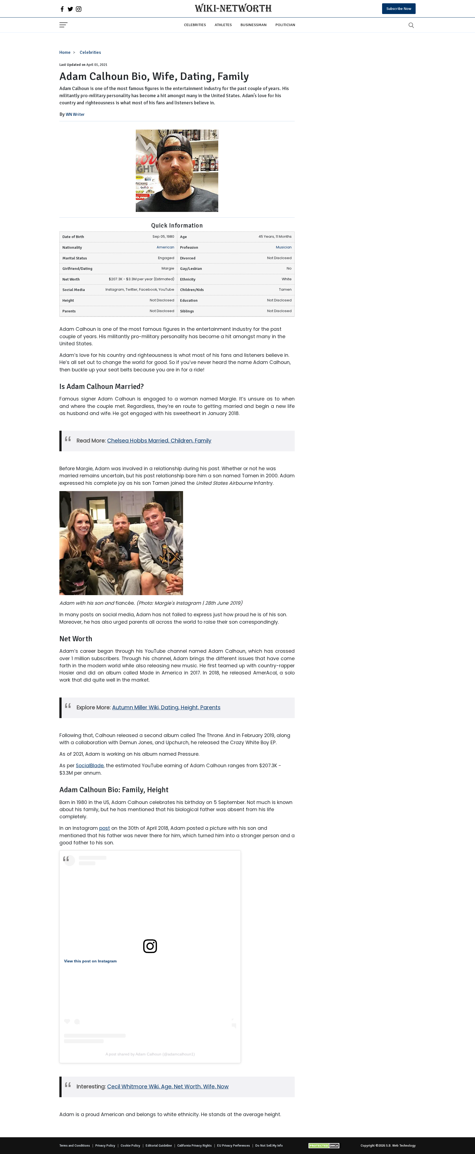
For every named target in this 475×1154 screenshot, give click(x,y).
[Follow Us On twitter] (70, 9)
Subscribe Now (398, 8)
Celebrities (195, 24)
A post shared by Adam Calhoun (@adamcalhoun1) (150, 1054)
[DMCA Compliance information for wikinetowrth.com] (324, 1146)
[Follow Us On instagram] (78, 9)
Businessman (254, 24)
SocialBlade (90, 765)
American (165, 247)
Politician (285, 24)
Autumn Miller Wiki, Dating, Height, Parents (166, 707)
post (104, 828)
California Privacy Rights (194, 1146)
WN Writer (75, 114)
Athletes (223, 24)
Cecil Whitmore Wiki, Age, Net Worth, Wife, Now (168, 1086)
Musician (284, 247)
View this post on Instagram (90, 961)
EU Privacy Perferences (233, 1146)
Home (65, 52)
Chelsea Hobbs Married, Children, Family (159, 440)
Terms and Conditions (74, 1146)
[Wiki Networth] (233, 9)
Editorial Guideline (159, 1146)
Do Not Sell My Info (269, 1146)
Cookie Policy (130, 1146)
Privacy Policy (105, 1146)
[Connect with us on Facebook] (62, 9)
